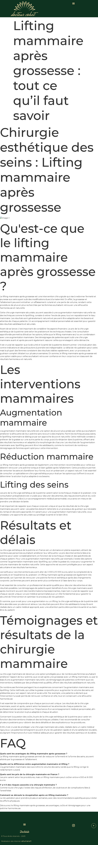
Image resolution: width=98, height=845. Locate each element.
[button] (74, 3)
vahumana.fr (26, 841)
